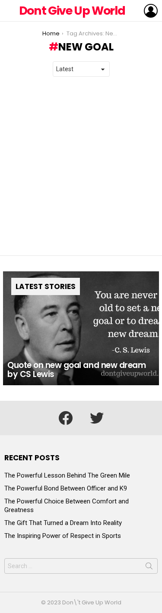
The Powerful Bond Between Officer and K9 (65, 488)
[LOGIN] (151, 11)
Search (149, 567)
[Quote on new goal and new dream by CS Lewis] (81, 328)
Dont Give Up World (72, 11)
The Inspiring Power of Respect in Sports (62, 536)
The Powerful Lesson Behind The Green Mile (67, 475)
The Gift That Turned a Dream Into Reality (63, 523)
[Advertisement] (81, 166)
